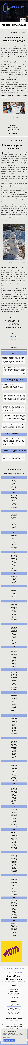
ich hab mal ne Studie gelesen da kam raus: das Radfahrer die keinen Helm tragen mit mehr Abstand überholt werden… (13, 426)
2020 (14, 586)
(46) (14, 800)
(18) (14, 751)
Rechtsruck (4, 164)
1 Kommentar (14, 133)
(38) (14, 817)
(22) (14, 723)
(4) (14, 482)
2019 (14, 601)
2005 (14, 920)
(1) (14, 480)
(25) (14, 776)
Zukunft (16, 323)
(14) (14, 614)
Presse (16, 128)
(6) (14, 564)
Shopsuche (14, 339)
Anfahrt (16, 19)
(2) (14, 485)
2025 (14, 492)
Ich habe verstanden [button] (9, 1040)
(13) (14, 674)
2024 (14, 511)
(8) (14, 613)
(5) (14, 543)
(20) (14, 726)
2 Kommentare (7, 352)
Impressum (8, 972)
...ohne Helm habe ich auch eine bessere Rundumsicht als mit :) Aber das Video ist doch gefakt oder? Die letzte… (15, 417)
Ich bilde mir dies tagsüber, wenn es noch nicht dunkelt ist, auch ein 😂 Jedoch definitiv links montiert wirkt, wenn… (12, 387)
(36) (14, 935)
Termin (11, 323)
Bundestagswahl (16, 320)
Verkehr (17, 129)
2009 (14, 829)
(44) (14, 815)
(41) (14, 777)
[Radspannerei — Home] (14, 8)
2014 (14, 715)
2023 (14, 532)
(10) (14, 654)
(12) (14, 704)
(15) (14, 707)
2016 (14, 669)
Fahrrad (12, 131)
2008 (14, 852)
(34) (14, 838)
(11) (14, 697)
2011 (14, 783)
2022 (14, 552)
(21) (14, 773)
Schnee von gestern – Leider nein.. (14, 147)
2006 (14, 897)
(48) (14, 840)
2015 (14, 692)
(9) (14, 565)
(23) (14, 721)
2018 (14, 624)
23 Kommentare (9, 379)
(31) (14, 788)
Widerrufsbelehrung (17, 972)
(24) (14, 709)
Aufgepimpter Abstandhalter (16, 380)
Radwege (11, 129)
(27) (14, 814)
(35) (14, 824)
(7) (14, 656)
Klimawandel (11, 321)
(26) (14, 868)
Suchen (14, 342)
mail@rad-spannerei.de (14, 989)
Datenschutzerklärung (18, 968)
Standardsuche (14, 336)
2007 (14, 875)
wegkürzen (24, 178)
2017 (14, 646)
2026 (14, 477)
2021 (14, 573)
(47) (14, 823)
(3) (14, 488)
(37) (14, 820)
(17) (14, 663)
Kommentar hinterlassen (14, 327)
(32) (14, 841)
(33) (14, 792)
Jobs (3, 19)
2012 (14, 760)
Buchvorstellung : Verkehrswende (16, 434)
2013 (14, 738)
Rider (16, 131)
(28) (14, 834)
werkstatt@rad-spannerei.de (14, 1006)
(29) (14, 774)
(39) (14, 780)
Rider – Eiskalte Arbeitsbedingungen (14, 39)
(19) (14, 698)
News (17, 321)
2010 (14, 806)
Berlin (11, 128)
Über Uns (10, 19)
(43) (14, 818)
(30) (14, 779)
